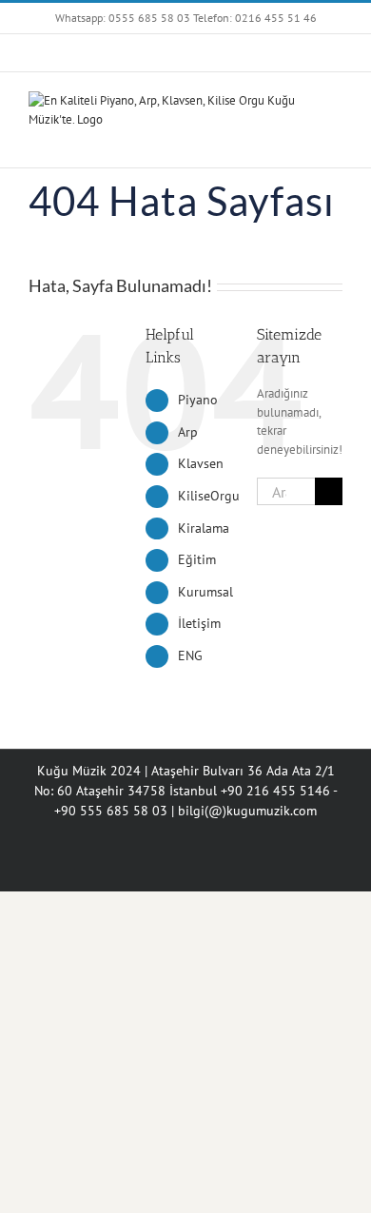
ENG (190, 655)
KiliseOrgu (209, 495)
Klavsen (201, 463)
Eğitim (197, 559)
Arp (188, 431)
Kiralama (203, 528)
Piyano (198, 399)
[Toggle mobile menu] (334, 138)
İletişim (199, 623)
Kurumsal (205, 591)
